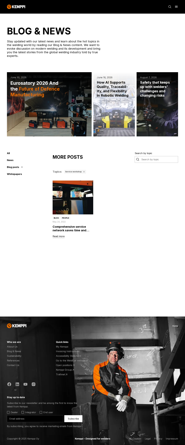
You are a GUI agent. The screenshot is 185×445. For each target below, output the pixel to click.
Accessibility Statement (68, 355)
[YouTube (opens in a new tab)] (25, 384)
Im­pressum (172, 438)
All (8, 153)
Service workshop (73, 172)
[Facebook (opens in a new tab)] (9, 384)
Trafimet (67, 374)
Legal (148, 438)
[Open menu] (176, 6)
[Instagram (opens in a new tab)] (33, 384)
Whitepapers (14, 174)
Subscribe (73, 418)
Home (175, 326)
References (13, 360)
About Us (12, 346)
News (10, 160)
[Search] (170, 7)
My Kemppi (62, 346)
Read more (59, 236)
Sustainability (14, 355)
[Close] (84, 172)
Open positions (67, 365)
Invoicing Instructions (67, 351)
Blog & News (14, 351)
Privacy (158, 438)
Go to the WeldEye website (70, 360)
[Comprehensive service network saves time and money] (73, 197)
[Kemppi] (16, 7)
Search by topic (143, 153)
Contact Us (13, 365)
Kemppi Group (67, 370)
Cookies (137, 438)
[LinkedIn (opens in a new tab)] (17, 384)
